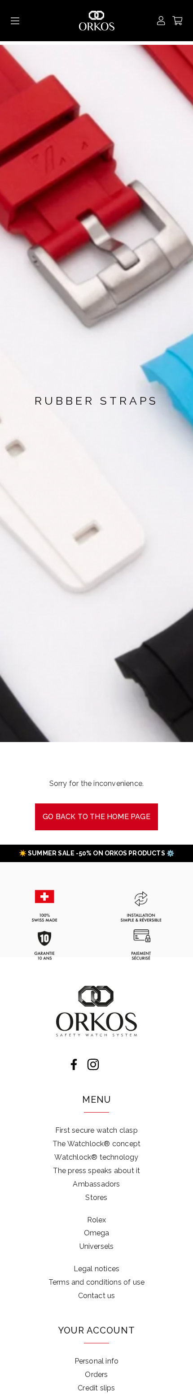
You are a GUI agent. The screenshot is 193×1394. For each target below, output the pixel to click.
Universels (96, 1246)
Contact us (96, 1295)
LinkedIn (112, 1064)
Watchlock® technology (96, 1157)
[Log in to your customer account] (161, 20)
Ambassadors (96, 1184)
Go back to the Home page (96, 816)
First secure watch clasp (96, 1130)
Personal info (97, 1361)
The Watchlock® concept (96, 1143)
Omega (97, 1233)
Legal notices (97, 1269)
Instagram (93, 1064)
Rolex (96, 1220)
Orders (96, 1374)
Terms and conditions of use (96, 1282)
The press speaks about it (96, 1170)
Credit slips (96, 1388)
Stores (96, 1197)
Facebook (74, 1064)
